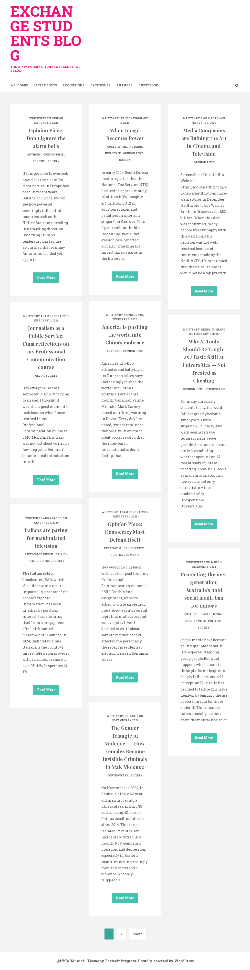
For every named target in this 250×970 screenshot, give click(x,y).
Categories (100, 85)
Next (137, 934)
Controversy (117, 775)
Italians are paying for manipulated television (46, 538)
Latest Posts (45, 85)
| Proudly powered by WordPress (165, 961)
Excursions (73, 85)
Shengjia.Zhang (212, 329)
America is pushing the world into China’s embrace (125, 334)
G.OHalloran (210, 118)
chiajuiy (131, 716)
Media (126, 146)
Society (54, 161)
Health (204, 614)
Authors (124, 85)
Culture (113, 146)
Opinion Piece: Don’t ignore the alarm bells (46, 138)
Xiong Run (132, 315)
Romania (132, 555)
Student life (215, 389)
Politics (39, 161)
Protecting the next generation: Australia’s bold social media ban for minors (204, 590)
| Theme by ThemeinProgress (111, 961)
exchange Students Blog (45, 36)
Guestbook (148, 85)
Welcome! (19, 85)
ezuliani (210, 562)
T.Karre (53, 118)
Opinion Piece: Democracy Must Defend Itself (125, 532)
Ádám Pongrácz (53, 316)
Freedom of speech (39, 554)
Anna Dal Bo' (52, 518)
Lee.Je (123, 118)
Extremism (112, 548)
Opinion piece (53, 154)
